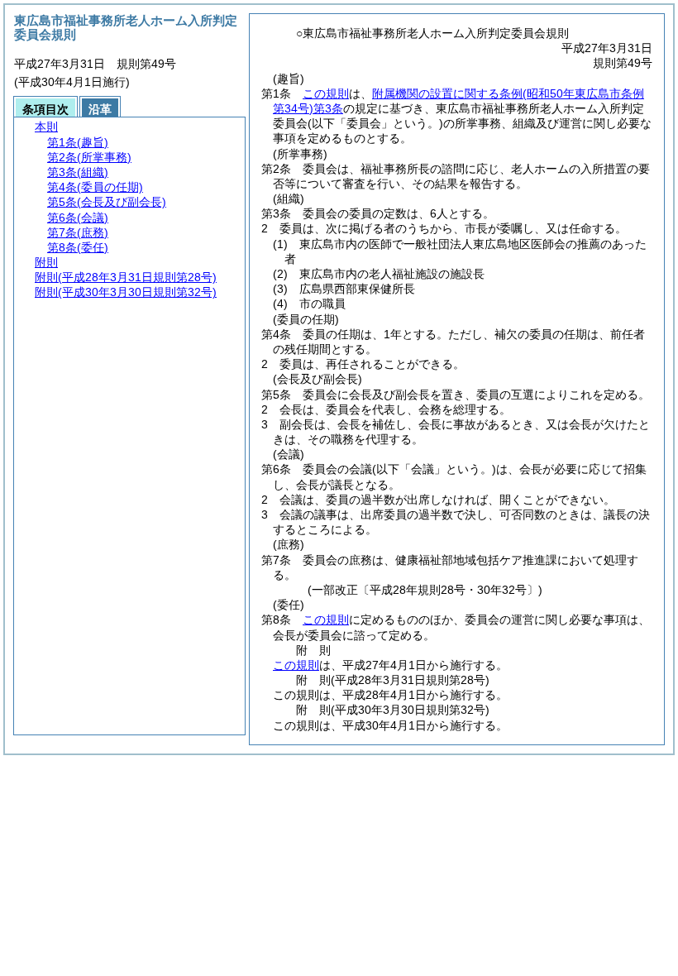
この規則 (326, 93)
